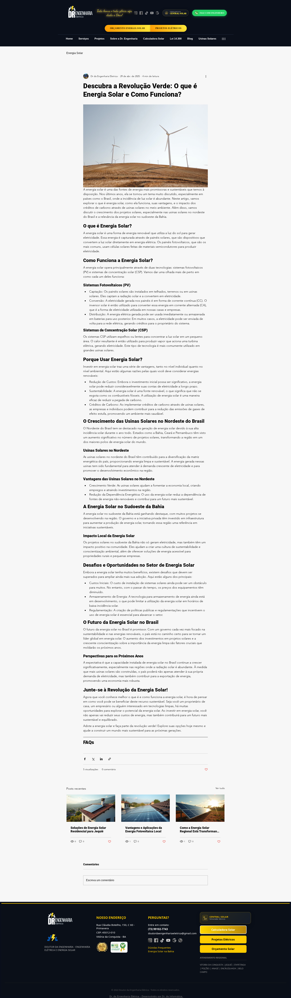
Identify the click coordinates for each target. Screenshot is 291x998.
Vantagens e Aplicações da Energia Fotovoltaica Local (143, 829)
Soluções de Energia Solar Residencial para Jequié (88, 829)
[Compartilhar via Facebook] (84, 759)
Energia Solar (74, 53)
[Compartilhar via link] (109, 759)
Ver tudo (220, 788)
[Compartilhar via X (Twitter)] (93, 759)
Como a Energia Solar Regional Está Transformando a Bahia (200, 829)
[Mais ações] (206, 76)
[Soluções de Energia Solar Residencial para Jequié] (91, 808)
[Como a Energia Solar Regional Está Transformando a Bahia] (200, 808)
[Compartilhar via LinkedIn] (101, 759)
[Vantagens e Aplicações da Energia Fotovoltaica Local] (145, 808)
